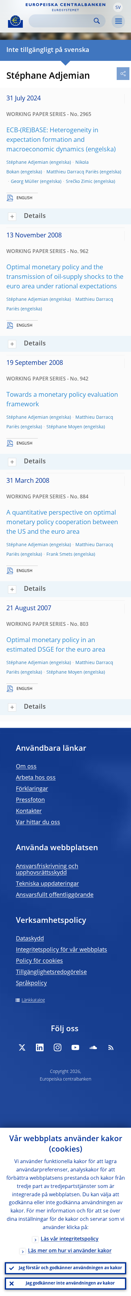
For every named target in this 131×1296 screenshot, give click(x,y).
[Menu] (118, 21)
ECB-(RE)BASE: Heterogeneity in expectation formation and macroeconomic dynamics (52, 140)
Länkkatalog (33, 1000)
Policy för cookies (39, 961)
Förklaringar (32, 789)
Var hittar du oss (38, 822)
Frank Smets (59, 554)
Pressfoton (30, 800)
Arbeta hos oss (36, 778)
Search (97, 20)
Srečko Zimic (79, 181)
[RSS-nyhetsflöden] (111, 1047)
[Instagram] (57, 1047)
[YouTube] (75, 1047)
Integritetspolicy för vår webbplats (61, 950)
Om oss (26, 767)
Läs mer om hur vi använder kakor (70, 1251)
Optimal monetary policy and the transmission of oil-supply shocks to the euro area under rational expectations (64, 277)
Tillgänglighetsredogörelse (51, 972)
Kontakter (29, 811)
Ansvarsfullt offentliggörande (54, 895)
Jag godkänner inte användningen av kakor (70, 1283)
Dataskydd (30, 939)
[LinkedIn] (39, 1047)
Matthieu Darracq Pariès (72, 172)
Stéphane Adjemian (27, 162)
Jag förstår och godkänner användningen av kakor (70, 1268)
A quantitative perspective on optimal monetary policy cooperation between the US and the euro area (62, 522)
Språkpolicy (31, 983)
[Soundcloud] (93, 1047)
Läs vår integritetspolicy (70, 1239)
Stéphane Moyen (64, 427)
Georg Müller (25, 181)
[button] (118, 7)
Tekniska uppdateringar (47, 884)
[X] (22, 1047)
